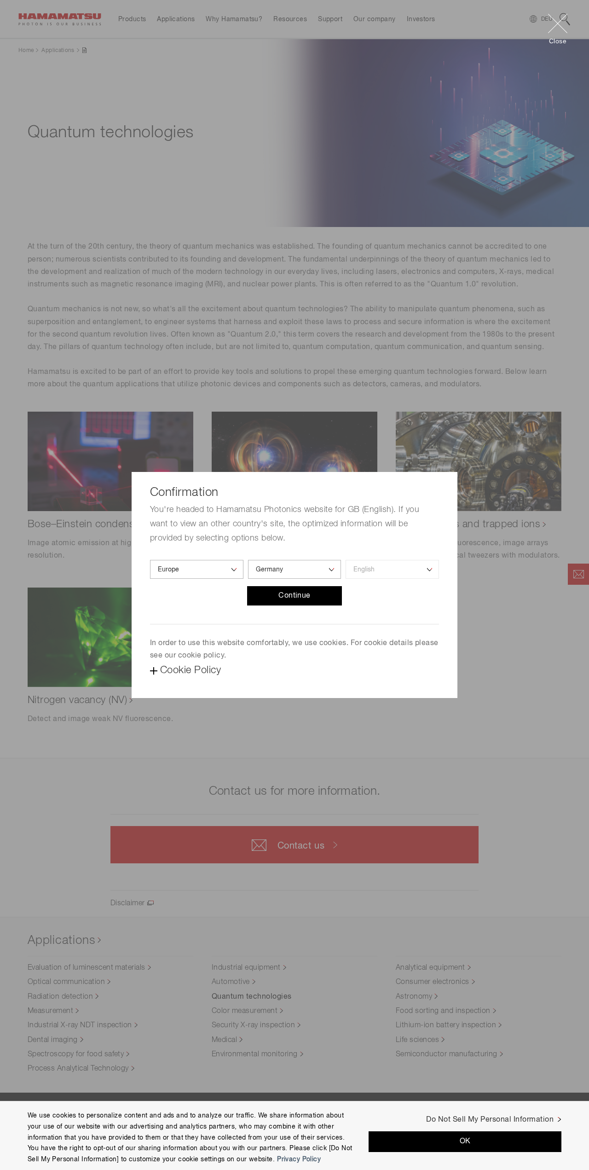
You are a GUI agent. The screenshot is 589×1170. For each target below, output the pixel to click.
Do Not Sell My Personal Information (490, 1119)
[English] (392, 569)
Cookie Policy (190, 670)
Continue (294, 596)
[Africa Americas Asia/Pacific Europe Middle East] (196, 569)
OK (465, 1141)
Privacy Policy (299, 1159)
